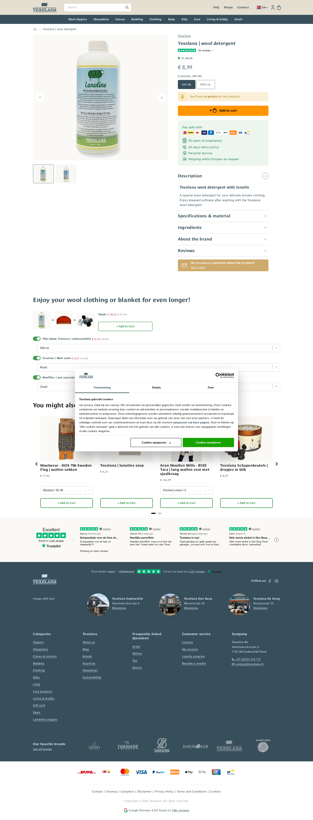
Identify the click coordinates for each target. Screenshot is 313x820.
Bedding (137, 19)
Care (197, 19)
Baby (171, 19)
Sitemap (111, 791)
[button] (279, 7)
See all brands (42, 749)
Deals (37, 712)
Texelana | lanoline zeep (122, 465)
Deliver (137, 653)
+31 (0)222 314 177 (248, 659)
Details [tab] (156, 387)
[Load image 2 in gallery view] (66, 173)
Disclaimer (144, 791)
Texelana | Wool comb (56, 358)
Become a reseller (194, 663)
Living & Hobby (44, 698)
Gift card (39, 705)
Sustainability (92, 677)
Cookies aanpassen (154, 442)
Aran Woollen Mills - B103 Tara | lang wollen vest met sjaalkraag (184, 469)
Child (36, 684)
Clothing (156, 19)
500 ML (187, 84)
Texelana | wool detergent (60, 29)
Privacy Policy (164, 791)
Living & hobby (217, 19)
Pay (134, 660)
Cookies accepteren (208, 442)
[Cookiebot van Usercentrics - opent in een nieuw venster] (218, 375)
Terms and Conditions (192, 791)
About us (89, 642)
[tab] (153, 513)
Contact (243, 7)
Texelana (184, 36)
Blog (86, 649)
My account (190, 649)
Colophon (127, 791)
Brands (87, 656)
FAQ (216, 7)
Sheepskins (101, 19)
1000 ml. (205, 84)
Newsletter (90, 670)
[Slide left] (39, 97)
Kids (184, 19)
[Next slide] (276, 464)
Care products (42, 691)
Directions (119, 608)
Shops (228, 7)
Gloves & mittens (45, 656)
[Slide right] (161, 97)
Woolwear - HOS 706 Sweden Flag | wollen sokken (66, 467)
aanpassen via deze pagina (191, 422)
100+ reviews (180, 810)
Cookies (215, 791)
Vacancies (89, 663)
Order (136, 646)
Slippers (38, 642)
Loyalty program (193, 656)
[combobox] (97, 7)
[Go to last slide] (36, 464)
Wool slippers (77, 19)
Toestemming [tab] (102, 387)
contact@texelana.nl (249, 664)
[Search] (127, 7)
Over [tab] (211, 387)
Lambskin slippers (45, 719)
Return (137, 667)
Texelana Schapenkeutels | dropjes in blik (244, 467)
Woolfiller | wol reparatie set (61, 377)
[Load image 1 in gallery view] (43, 173)
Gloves (120, 19)
